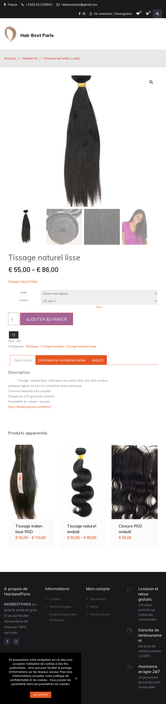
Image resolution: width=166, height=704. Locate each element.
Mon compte (98, 599)
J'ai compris (40, 694)
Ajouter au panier (46, 319)
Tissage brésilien (52, 346)
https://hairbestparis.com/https (29, 407)
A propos (55, 599)
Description (23, 360)
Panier (94, 606)
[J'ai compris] (76, 678)
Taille (23, 292)
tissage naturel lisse (23, 281)
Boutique (32, 346)
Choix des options (31, 482)
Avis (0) (97, 360)
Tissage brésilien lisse (80, 346)
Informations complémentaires (62, 360)
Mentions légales (60, 606)
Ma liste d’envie (100, 614)
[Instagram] (16, 641)
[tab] (23, 360)
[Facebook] (7, 641)
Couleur (23, 300)
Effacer (99, 307)
